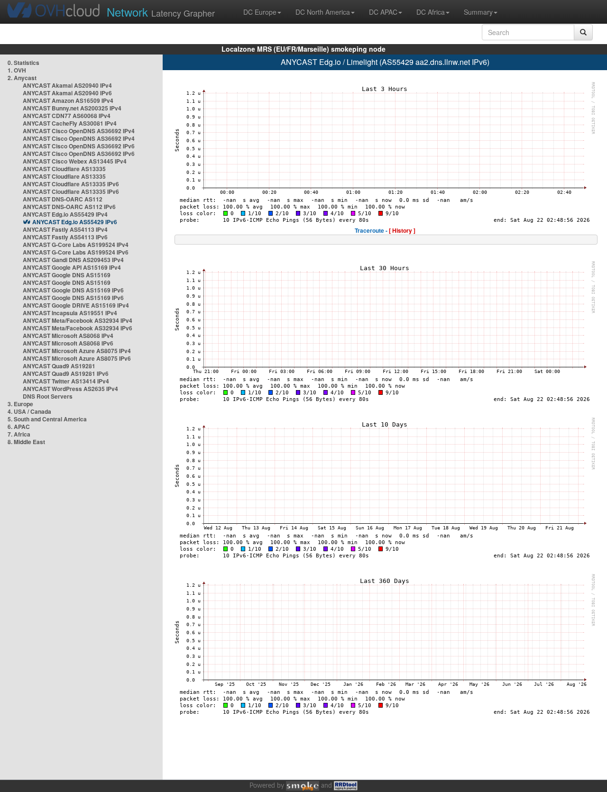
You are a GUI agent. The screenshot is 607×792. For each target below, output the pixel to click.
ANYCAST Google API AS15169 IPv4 (72, 267)
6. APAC (19, 426)
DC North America (322, 12)
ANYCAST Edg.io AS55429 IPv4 (65, 214)
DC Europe (259, 12)
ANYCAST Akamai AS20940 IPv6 (67, 93)
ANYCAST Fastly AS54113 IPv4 (65, 229)
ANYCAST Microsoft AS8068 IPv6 (68, 343)
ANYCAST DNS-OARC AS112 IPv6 (69, 206)
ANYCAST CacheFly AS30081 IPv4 (70, 123)
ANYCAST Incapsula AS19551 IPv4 (70, 313)
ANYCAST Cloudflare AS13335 (64, 168)
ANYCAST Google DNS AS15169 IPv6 (73, 290)
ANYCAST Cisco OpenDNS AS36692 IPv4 (79, 131)
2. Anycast (22, 77)
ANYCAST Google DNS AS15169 (66, 275)
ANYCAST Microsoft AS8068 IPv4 (68, 335)
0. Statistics (23, 62)
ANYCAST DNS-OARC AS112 (62, 199)
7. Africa (19, 434)
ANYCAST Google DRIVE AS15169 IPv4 (76, 305)
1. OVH (17, 70)
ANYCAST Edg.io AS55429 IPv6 (74, 222)
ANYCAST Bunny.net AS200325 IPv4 (72, 108)
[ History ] (402, 230)
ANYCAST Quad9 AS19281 (59, 366)
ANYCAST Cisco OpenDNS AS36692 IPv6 (79, 146)
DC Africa (430, 12)
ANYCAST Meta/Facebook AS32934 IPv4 (77, 320)
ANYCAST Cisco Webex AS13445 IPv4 (75, 161)
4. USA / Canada (29, 411)
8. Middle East (26, 441)
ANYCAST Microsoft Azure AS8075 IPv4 (77, 350)
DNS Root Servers (48, 396)
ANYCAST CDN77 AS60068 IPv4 (66, 115)
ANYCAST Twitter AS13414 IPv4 (66, 381)
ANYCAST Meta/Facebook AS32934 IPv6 (77, 328)
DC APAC (383, 12)
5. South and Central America (47, 419)
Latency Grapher (161, 11)
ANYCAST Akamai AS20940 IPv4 (67, 85)
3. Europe (20, 404)
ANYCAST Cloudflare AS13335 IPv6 (71, 184)
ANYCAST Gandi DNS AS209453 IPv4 (73, 259)
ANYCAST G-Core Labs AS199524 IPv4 (76, 244)
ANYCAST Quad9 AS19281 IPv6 (66, 373)
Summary (478, 12)
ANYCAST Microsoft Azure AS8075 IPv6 (77, 358)
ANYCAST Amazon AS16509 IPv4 (68, 100)
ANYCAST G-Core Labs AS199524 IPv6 (76, 252)
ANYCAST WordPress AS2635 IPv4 (70, 388)
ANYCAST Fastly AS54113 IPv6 (65, 237)
